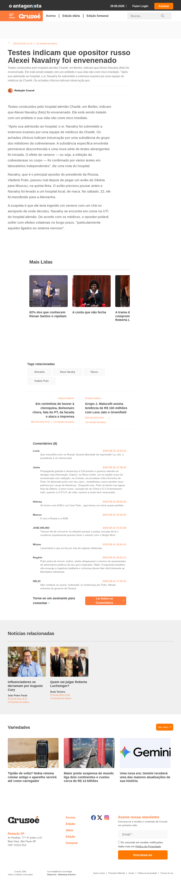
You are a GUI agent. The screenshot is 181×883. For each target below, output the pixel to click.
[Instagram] (107, 817)
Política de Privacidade (148, 846)
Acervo (51, 15)
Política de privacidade (147, 873)
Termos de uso (166, 873)
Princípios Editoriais (116, 873)
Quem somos (99, 873)
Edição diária (71, 15)
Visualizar (31, 393)
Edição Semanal (97, 15)
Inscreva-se (142, 855)
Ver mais (163, 727)
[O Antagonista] (25, 6)
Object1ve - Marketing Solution (61, 874)
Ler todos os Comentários (104, 600)
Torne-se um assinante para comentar (54, 600)
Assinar (164, 6)
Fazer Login (140, 6)
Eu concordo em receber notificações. (142, 842)
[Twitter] (99, 817)
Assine (131, 873)
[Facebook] (93, 817)
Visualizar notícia (40, 277)
